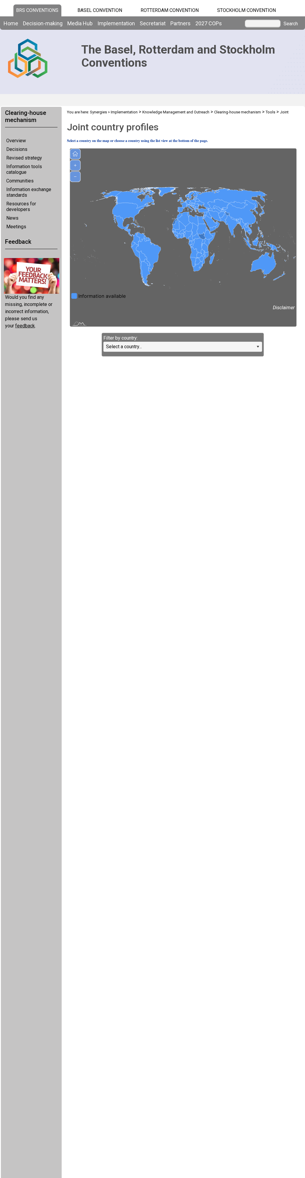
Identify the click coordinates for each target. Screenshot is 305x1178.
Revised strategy (24, 158)
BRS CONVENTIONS (37, 10)
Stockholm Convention (246, 10)
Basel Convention (99, 10)
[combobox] (182, 347)
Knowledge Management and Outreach (175, 112)
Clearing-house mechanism (237, 112)
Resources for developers (21, 206)
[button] (257, 346)
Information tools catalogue (24, 169)
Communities (20, 181)
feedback (25, 326)
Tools (270, 112)
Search (291, 23)
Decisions (16, 149)
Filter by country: (120, 338)
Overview (16, 140)
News (12, 218)
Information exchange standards (28, 192)
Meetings (16, 226)
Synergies (98, 112)
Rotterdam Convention (170, 10)
